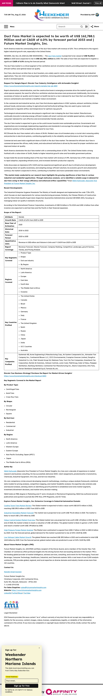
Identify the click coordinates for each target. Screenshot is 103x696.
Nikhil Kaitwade (10, 471)
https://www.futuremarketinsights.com (26, 590)
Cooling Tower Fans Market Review (17, 506)
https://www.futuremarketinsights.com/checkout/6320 (25, 376)
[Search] (81, 26)
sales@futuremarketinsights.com (33, 587)
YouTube (27, 593)
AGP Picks (6, 3)
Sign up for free (21, 685)
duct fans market (55, 56)
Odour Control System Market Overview (19, 520)
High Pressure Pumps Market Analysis (18, 530)
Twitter (14, 593)
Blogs (20, 593)
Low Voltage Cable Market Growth (17, 537)
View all (98, 3)
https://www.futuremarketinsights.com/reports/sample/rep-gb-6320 (30, 86)
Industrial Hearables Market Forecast (19, 513)
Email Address (11, 677)
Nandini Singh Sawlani (13, 572)
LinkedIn (7, 593)
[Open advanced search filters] (86, 26)
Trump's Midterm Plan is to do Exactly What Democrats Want (36, 3)
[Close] (39, 648)
